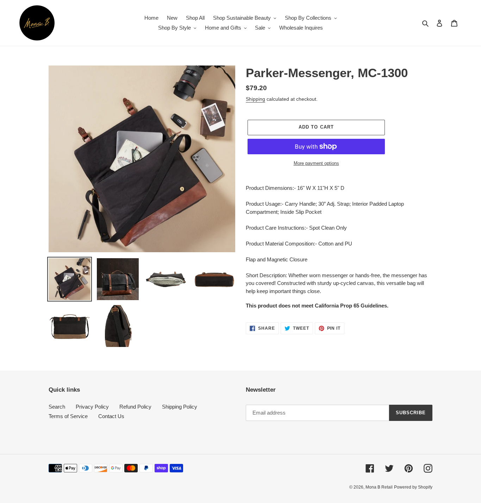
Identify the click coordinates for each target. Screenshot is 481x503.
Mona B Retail (379, 487)
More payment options (316, 163)
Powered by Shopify (413, 487)
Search (57, 407)
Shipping (255, 99)
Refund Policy (135, 407)
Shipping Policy (179, 407)
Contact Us (111, 416)
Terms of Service (68, 416)
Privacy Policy (92, 407)
